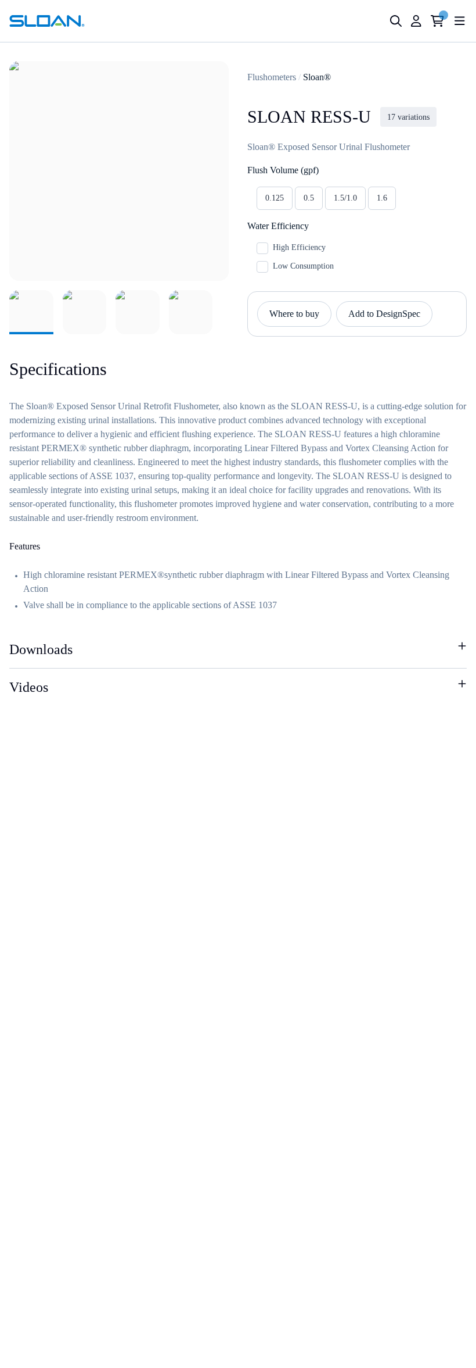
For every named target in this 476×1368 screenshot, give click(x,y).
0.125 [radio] (274, 198)
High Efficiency (299, 247)
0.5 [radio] (309, 198)
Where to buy (294, 314)
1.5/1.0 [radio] (345, 198)
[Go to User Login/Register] (416, 21)
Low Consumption (303, 266)
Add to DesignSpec (384, 314)
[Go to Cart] (437, 21)
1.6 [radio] (382, 198)
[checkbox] (262, 248)
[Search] (396, 21)
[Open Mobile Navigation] (460, 21)
